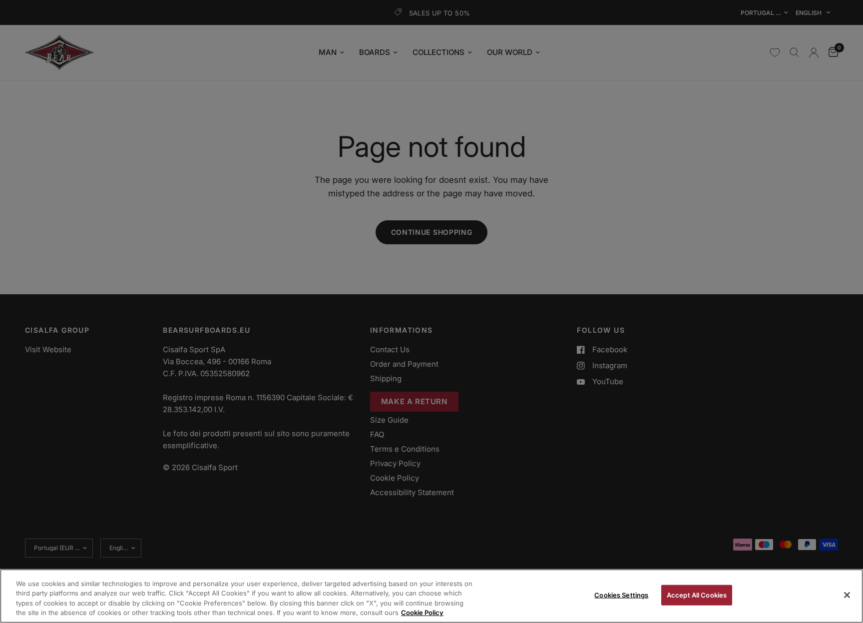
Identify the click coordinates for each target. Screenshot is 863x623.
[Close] (847, 595)
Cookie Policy (422, 613)
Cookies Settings (621, 595)
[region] (431, 596)
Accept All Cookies (697, 595)
